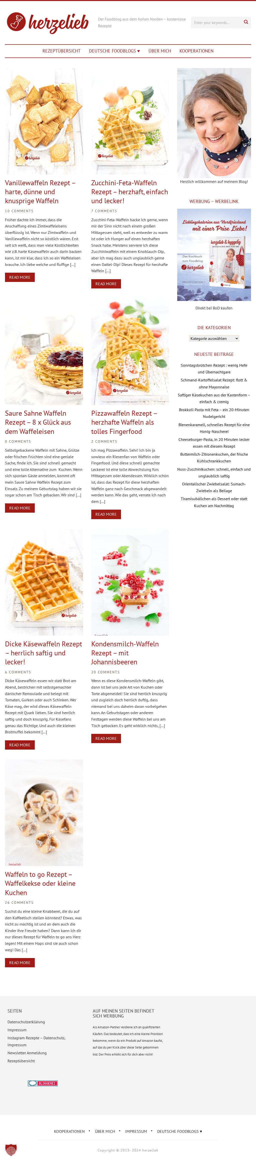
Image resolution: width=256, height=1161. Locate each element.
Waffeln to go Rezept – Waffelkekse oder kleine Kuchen (40, 883)
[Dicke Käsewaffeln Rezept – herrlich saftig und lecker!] (44, 532)
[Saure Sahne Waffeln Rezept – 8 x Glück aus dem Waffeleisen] (44, 301)
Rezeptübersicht (61, 51)
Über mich (159, 51)
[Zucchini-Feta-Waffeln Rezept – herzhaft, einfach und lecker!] (130, 71)
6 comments (18, 672)
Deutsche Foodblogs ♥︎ (114, 51)
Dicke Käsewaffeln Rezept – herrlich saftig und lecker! (43, 653)
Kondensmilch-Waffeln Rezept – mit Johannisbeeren (125, 653)
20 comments (105, 672)
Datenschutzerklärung (26, 1021)
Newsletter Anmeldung (27, 1052)
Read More (19, 277)
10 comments (19, 211)
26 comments (19, 902)
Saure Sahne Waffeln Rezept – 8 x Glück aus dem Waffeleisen (38, 422)
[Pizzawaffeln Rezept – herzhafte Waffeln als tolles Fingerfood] (130, 301)
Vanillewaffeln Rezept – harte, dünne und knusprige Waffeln (40, 191)
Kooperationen (197, 51)
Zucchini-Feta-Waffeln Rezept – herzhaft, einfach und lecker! (129, 191)
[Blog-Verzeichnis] (43, 1083)
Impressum (17, 1029)
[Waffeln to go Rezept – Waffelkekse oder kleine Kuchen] (44, 762)
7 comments (104, 211)
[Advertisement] (214, 551)
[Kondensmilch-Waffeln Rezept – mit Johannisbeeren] (130, 532)
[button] (11, 1150)
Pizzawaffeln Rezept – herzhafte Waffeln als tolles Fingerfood (124, 422)
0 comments (18, 441)
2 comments (104, 441)
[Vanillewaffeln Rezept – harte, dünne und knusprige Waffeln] (44, 71)
